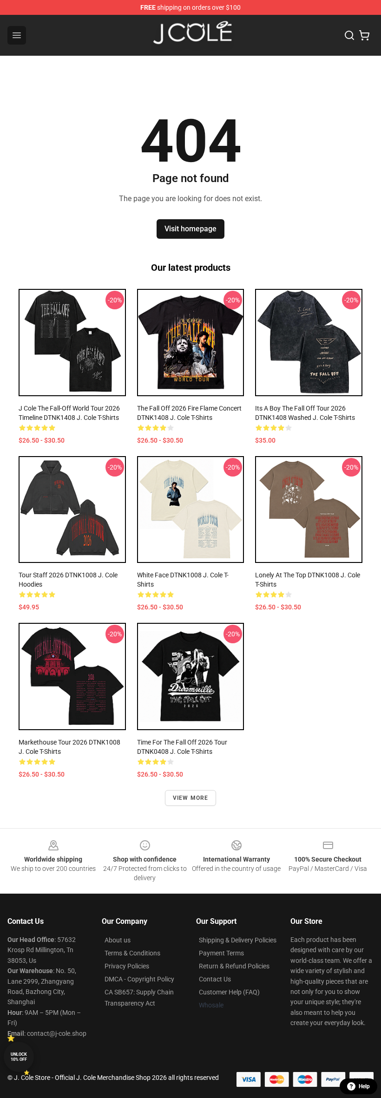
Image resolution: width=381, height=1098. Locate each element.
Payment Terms (221, 953)
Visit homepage (190, 228)
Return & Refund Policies (234, 966)
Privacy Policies (127, 966)
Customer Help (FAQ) (229, 992)
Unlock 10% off (19, 1057)
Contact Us (215, 979)
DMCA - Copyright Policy (139, 979)
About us (118, 940)
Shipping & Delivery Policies (237, 940)
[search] (349, 35)
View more (191, 798)
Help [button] (364, 1086)
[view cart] (364, 35)
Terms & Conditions (132, 953)
